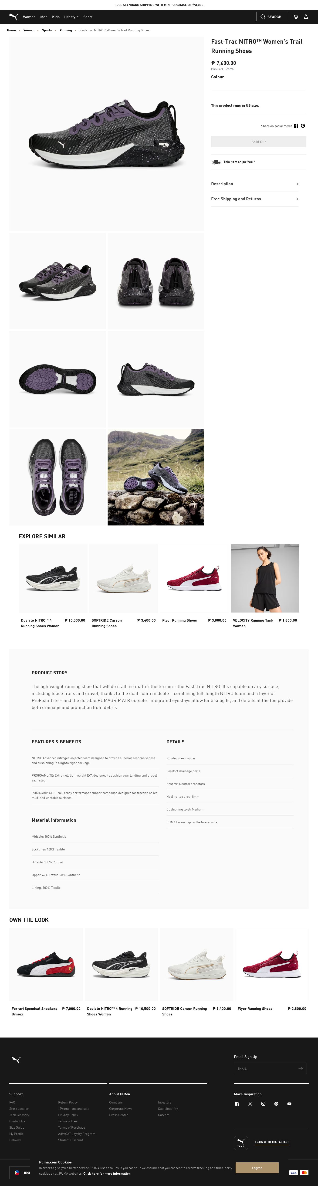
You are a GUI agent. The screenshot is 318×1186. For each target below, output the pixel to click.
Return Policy (68, 1102)
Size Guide (16, 1127)
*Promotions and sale (73, 1108)
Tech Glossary (19, 1115)
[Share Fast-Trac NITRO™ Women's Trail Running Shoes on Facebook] (295, 125)
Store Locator (19, 1108)
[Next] (291, 587)
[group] (53, 587)
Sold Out (259, 142)
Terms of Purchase (71, 1127)
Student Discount (70, 1140)
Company (115, 1102)
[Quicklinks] (306, 17)
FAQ (12, 1102)
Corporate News (120, 1108)
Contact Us (17, 1121)
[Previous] (26, 587)
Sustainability (168, 1108)
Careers (163, 1115)
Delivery (15, 1140)
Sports (47, 30)
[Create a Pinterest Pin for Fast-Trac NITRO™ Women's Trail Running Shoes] (302, 125)
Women (29, 30)
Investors (164, 1102)
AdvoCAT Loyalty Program (76, 1134)
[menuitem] (29, 17)
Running (66, 30)
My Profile (16, 1134)
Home (11, 30)
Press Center (118, 1115)
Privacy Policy (68, 1115)
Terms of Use (67, 1121)
